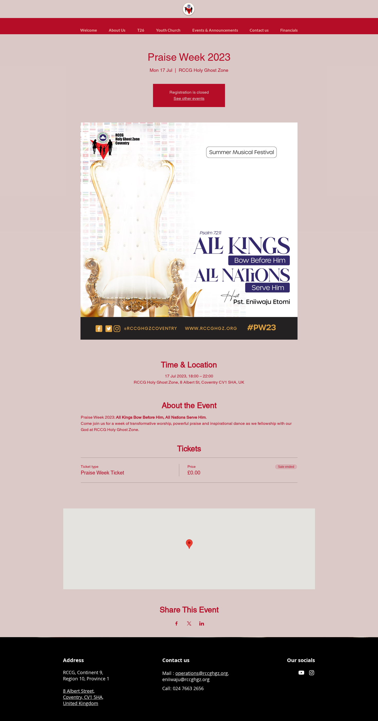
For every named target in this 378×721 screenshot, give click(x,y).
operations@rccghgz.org (201, 673)
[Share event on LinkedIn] (201, 623)
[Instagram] (311, 672)
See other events (189, 98)
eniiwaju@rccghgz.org (186, 679)
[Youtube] (301, 672)
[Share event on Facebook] (176, 623)
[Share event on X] (189, 623)
